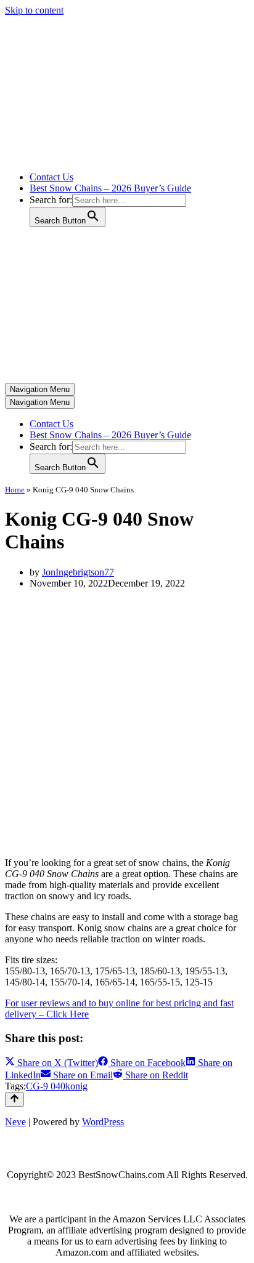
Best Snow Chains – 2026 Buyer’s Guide (110, 188)
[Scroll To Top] (14, 1099)
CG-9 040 (45, 1086)
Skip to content (34, 10)
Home (15, 489)
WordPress (103, 1122)
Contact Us (51, 177)
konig (76, 1086)
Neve (15, 1122)
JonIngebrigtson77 (78, 572)
